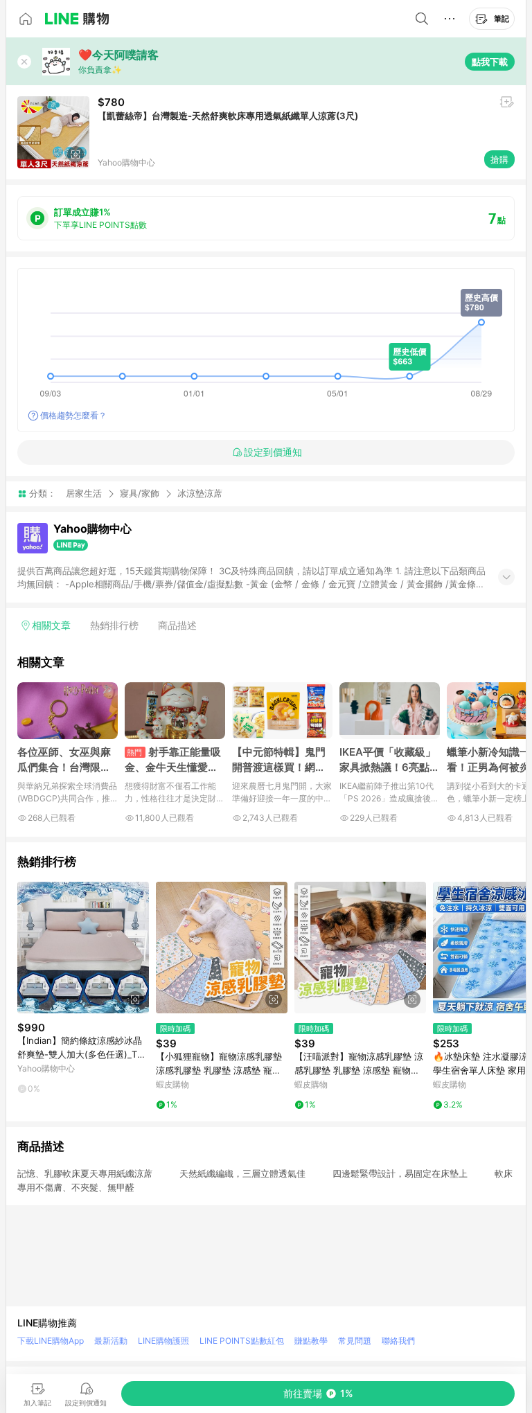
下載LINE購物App (50, 1340)
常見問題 (354, 1340)
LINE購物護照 (163, 1340)
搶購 (499, 159)
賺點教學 (311, 1340)
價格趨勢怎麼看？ (73, 415)
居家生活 (84, 493)
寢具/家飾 (139, 493)
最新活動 (110, 1340)
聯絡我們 (398, 1340)
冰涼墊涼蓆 (199, 493)
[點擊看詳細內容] (83, 947)
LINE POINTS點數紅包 (242, 1340)
